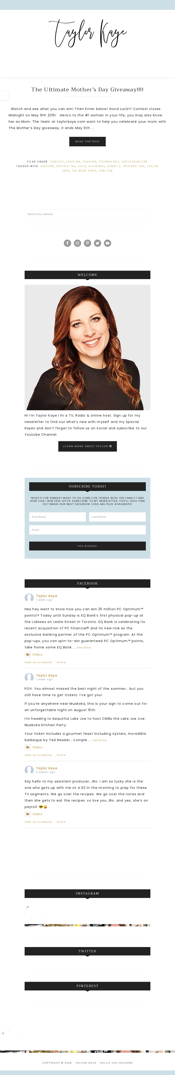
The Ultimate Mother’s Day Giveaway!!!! (87, 89)
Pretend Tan (134, 166)
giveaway (97, 166)
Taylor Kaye (87, 34)
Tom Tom (106, 170)
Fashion (90, 161)
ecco (82, 166)
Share (61, 662)
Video (37, 654)
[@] (35, 913)
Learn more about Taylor (86, 446)
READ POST (87, 141)
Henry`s (114, 166)
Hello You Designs (116, 1062)
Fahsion (73, 161)
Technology (109, 161)
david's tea (66, 166)
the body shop (84, 170)
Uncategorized (134, 161)
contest (57, 161)
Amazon (47, 166)
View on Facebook (38, 662)
